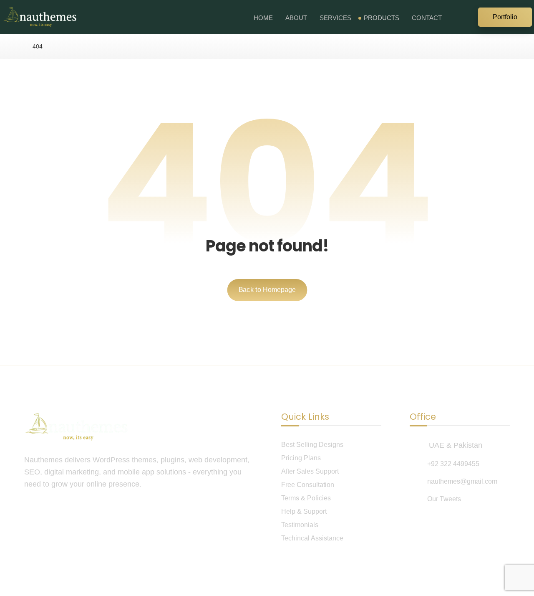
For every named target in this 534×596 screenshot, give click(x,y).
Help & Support (304, 511)
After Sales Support (310, 471)
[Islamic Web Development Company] (39, 17)
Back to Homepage (267, 290)
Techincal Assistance (312, 538)
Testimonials (299, 524)
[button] (467, 16)
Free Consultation (307, 484)
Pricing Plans (301, 458)
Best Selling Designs (312, 444)
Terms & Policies (306, 498)
